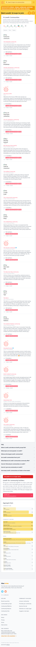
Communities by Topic (6, 603)
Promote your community (25, 603)
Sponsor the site (23, 606)
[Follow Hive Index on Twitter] (2, 591)
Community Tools (5, 611)
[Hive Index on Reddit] (5, 591)
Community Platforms (6, 606)
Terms (2, 622)
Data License (4, 625)
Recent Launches (5, 601)
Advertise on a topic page (25, 608)
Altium (8, 644)
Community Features (6, 608)
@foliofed (6, 595)
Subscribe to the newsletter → (8, 636)
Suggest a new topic (24, 611)
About (2, 617)
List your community (24, 601)
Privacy (3, 620)
